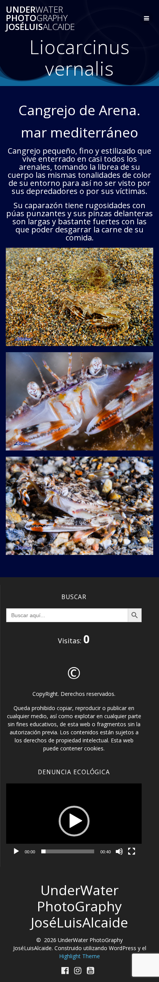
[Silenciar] (119, 851)
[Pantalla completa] (131, 851)
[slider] (67, 851)
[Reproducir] (16, 851)
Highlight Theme (79, 956)
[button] (74, 821)
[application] (74, 821)
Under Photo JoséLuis (40, 18)
